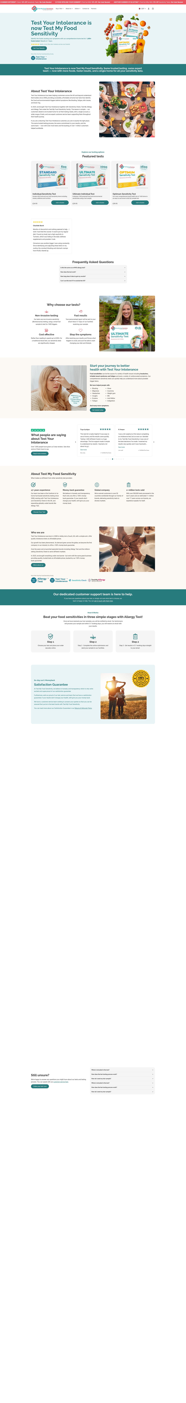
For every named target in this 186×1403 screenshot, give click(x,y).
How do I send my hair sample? (101, 1078)
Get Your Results (39, 48)
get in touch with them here (103, 601)
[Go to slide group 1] (106, 459)
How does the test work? (68, 272)
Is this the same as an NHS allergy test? (72, 267)
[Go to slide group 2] (108, 459)
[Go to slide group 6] (116, 459)
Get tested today (97, 410)
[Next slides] (154, 442)
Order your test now (40, 1086)
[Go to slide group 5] (114, 459)
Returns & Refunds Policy (83, 708)
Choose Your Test (39, 512)
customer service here (60, 1082)
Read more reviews (39, 453)
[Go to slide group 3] (110, 459)
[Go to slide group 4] (112, 459)
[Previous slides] (75, 442)
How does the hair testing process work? (104, 1074)
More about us (38, 565)
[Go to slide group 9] (123, 459)
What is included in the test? (100, 1070)
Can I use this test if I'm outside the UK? (72, 280)
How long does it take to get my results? (73, 276)
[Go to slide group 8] (121, 459)
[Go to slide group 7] (119, 459)
